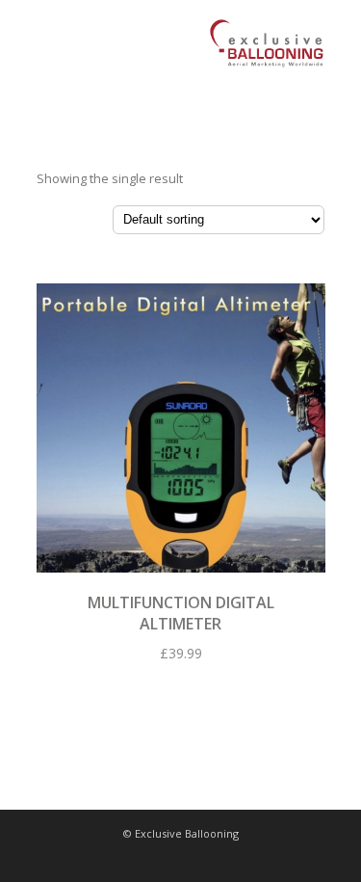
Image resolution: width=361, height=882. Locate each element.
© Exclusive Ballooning (181, 833)
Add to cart (181, 422)
